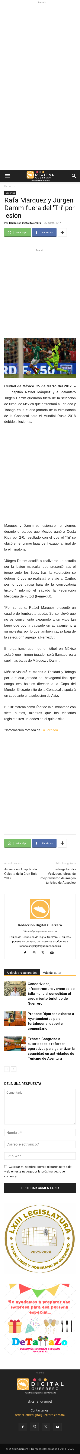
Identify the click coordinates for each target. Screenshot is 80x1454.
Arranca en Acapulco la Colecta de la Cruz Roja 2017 (20, 873)
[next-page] (13, 1069)
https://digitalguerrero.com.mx (40, 931)
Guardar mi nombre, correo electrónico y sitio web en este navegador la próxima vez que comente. (37, 1171)
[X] (44, 953)
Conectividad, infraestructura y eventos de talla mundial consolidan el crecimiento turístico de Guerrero (51, 993)
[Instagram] (35, 953)
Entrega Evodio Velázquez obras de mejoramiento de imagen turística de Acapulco (58, 876)
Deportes (9, 186)
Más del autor (52, 972)
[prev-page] (7, 1069)
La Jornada (49, 730)
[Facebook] (26, 953)
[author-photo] (40, 919)
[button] (7, 176)
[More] (62, 232)
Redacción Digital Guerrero (25, 222)
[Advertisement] (40, 44)
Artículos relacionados (22, 972)
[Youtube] (53, 953)
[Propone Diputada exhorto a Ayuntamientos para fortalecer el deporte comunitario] (15, 1018)
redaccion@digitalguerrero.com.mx (40, 1415)
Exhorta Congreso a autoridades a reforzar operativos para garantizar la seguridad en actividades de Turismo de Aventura (51, 1048)
